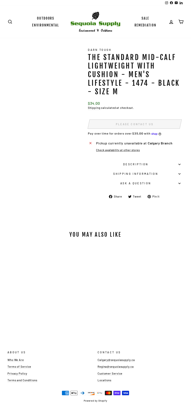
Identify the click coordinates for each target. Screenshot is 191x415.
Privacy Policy (17, 373)
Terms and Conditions (22, 380)
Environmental (45, 25)
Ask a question (135, 183)
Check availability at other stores (118, 150)
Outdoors (45, 18)
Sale (145, 18)
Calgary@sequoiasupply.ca (116, 360)
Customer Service (110, 373)
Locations (104, 380)
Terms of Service (19, 366)
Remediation (145, 25)
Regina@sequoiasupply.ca (116, 366)
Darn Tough (99, 49)
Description (135, 164)
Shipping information (135, 173)
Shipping (94, 107)
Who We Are (15, 360)
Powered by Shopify (95, 400)
